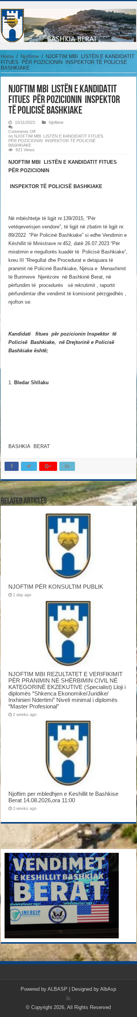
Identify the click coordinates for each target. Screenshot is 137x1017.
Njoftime (30, 56)
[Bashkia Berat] (68, 24)
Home (7, 56)
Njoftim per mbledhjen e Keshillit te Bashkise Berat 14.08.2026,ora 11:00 (63, 796)
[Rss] (68, 998)
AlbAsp (108, 989)
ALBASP (57, 989)
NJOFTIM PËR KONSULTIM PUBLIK (55, 586)
